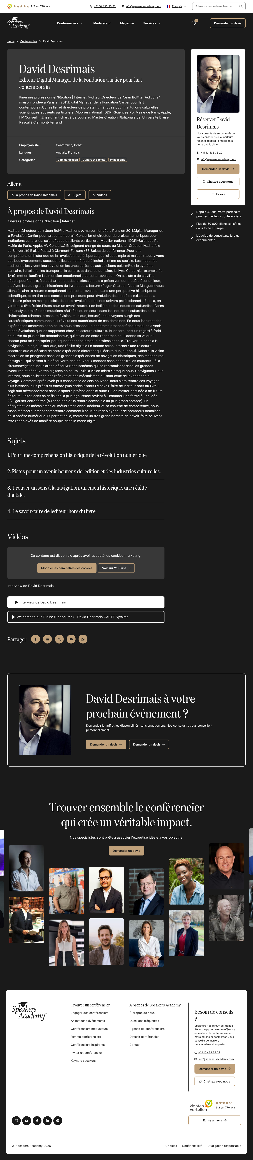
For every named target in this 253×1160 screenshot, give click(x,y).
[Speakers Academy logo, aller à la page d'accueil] (18, 23)
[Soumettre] (241, 6)
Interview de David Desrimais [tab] (43, 602)
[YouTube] (26, 1120)
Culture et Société (94, 159)
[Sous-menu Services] (160, 23)
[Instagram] (16, 1120)
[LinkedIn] (47, 1120)
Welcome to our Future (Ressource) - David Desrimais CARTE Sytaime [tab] (73, 617)
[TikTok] (37, 1120)
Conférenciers (28, 41)
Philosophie (117, 159)
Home (10, 41)
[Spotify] (57, 1120)
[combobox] (214, 6)
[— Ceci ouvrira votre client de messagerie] (71, 639)
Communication (68, 159)
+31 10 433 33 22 (105, 6)
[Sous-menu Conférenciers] (82, 23)
